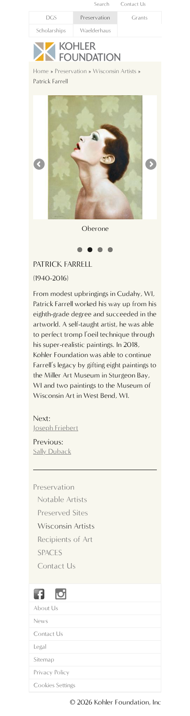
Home (41, 71)
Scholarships (51, 30)
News (41, 621)
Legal (40, 646)
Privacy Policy (51, 672)
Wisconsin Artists (114, 71)
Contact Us (57, 566)
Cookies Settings (54, 685)
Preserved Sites (63, 513)
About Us (46, 608)
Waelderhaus (95, 30)
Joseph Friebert (55, 428)
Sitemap (44, 659)
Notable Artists (62, 499)
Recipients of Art (65, 539)
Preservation (95, 17)
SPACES (50, 552)
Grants (140, 17)
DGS (51, 17)
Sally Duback (52, 451)
